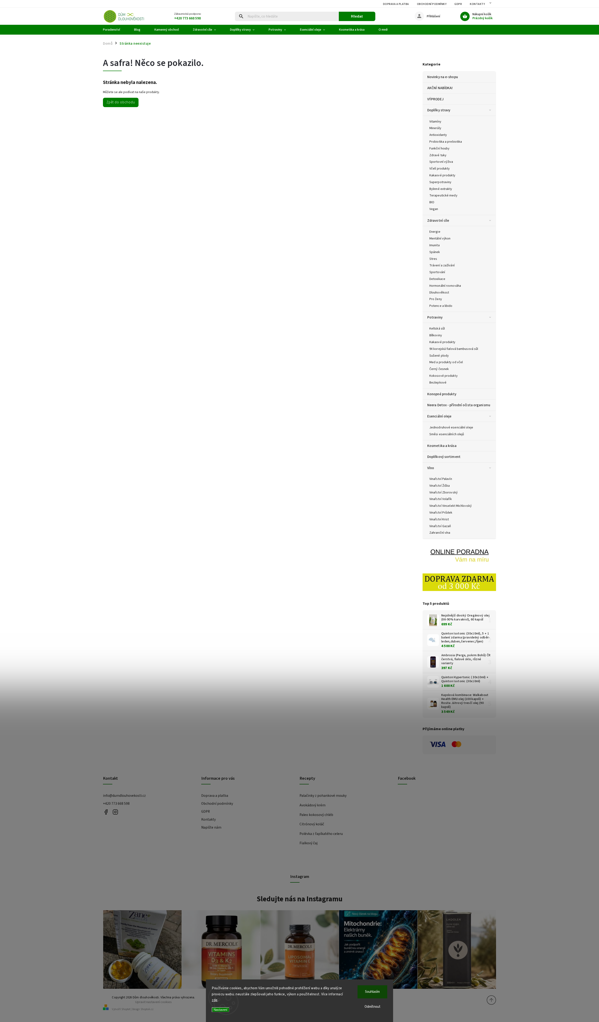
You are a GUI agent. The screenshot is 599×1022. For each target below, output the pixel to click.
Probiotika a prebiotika (445, 141)
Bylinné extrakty (440, 189)
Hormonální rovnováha (445, 285)
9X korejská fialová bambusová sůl (453, 349)
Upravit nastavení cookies (153, 1002)
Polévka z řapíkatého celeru (321, 833)
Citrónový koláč (312, 824)
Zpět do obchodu (120, 102)
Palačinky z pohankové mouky (323, 795)
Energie (434, 231)
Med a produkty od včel (446, 362)
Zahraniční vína (439, 532)
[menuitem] (115, 30)
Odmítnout (372, 1006)
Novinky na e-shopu (442, 77)
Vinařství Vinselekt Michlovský (450, 506)
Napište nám (211, 827)
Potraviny (434, 317)
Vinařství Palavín (440, 479)
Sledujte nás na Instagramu (300, 899)
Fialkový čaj (309, 843)
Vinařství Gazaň (440, 526)
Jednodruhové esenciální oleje (451, 427)
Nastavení (220, 1009)
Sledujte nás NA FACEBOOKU (106, 812)
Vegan (433, 209)
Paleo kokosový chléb (316, 814)
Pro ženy (435, 299)
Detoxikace (437, 279)
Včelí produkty (439, 168)
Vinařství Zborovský (443, 492)
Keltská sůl (437, 328)
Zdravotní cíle (438, 220)
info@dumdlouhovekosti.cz (124, 795)
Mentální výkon (439, 238)
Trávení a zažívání (442, 265)
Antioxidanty (438, 135)
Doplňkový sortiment (443, 456)
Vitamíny (435, 121)
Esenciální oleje (439, 416)
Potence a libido (441, 306)
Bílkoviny (435, 335)
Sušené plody (439, 355)
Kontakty (477, 4)
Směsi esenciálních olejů (446, 434)
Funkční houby (439, 148)
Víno (430, 468)
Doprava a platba (396, 4)
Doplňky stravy (438, 110)
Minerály (435, 128)
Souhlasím (372, 991)
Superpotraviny (440, 182)
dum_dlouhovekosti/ (115, 812)
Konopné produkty (442, 394)
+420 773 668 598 (116, 803)
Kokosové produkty (443, 375)
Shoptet (125, 1009)
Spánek (434, 252)
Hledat (357, 16)
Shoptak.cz (147, 1009)
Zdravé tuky (437, 155)
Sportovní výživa (441, 161)
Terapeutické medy (443, 195)
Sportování (437, 272)
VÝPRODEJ (435, 99)
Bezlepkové (437, 382)
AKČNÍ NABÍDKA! (440, 88)
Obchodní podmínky (432, 4)
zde (215, 1000)
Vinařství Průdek (441, 512)
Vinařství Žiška (439, 485)
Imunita (434, 245)
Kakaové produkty (442, 175)
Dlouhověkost (439, 292)
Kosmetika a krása (442, 445)
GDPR (458, 4)
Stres (433, 259)
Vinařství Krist (439, 519)
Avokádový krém (312, 805)
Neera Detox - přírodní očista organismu (458, 405)
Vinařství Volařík (440, 499)
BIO (431, 202)
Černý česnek (439, 369)
